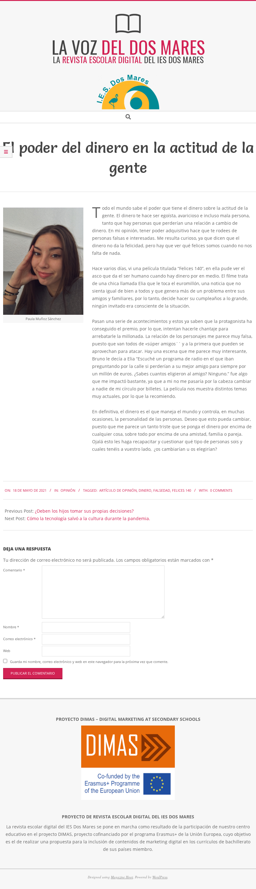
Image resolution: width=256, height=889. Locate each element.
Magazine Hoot (122, 877)
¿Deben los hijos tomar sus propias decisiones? (84, 511)
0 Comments (221, 490)
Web (6, 650)
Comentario (14, 570)
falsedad (161, 490)
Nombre (11, 627)
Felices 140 (181, 490)
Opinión (68, 490)
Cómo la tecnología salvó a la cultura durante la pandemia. (88, 518)
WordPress (159, 877)
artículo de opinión (118, 490)
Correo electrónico (19, 638)
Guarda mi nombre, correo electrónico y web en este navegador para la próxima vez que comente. (89, 661)
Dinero (145, 490)
